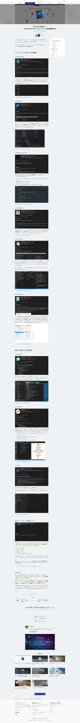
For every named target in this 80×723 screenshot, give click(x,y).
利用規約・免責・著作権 (33, 720)
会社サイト (34, 708)
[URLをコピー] (41, 35)
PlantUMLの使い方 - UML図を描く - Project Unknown (25, 440)
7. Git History (53, 50)
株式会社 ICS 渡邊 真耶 (43, 31)
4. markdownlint (54, 45)
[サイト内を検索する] (64, 1)
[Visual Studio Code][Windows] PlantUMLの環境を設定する (26, 437)
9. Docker (53, 52)
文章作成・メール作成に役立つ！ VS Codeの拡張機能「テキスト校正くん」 (29, 566)
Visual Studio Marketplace (19, 580)
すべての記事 (51, 707)
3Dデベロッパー (60, 3)
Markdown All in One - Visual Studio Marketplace (24, 204)
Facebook (51, 712)
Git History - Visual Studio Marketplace (22, 403)
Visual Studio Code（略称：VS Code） (22, 39)
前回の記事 (17, 44)
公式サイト (34, 126)
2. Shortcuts (53, 43)
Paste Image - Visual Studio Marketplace (23, 290)
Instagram (51, 711)
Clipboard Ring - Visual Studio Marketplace (23, 97)
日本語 (16, 714)
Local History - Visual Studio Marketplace (23, 344)
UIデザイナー (50, 3)
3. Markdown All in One (55, 44)
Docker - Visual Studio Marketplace (22, 514)
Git (41, 33)
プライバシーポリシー (41, 720)
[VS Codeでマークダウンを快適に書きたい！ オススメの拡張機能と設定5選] (32, 595)
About (16, 709)
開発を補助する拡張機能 (54, 49)
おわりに (52, 55)
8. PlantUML (53, 51)
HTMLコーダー (20, 3)
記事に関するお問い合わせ (19, 710)
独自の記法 (26, 430)
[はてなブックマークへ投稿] (36, 35)
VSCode (39, 33)
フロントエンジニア (30, 3)
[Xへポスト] (39, 35)
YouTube (51, 710)
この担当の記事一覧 (33, 631)
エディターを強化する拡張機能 (55, 40)
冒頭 (51, 39)
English (17, 715)
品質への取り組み (48, 720)
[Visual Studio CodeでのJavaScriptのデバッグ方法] (33, 595)
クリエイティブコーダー (40, 3)
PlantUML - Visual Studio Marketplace (22, 461)
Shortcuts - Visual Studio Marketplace (22, 149)
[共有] (44, 35)
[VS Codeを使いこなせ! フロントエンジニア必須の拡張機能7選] (29, 595)
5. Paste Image (54, 46)
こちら (23, 127)
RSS (50, 708)
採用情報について (35, 714)
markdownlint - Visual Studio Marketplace (23, 235)
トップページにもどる (40, 694)
